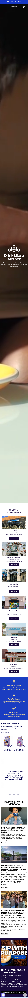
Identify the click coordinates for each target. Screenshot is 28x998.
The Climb (7, 749)
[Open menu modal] (3, 6)
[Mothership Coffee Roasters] (14, 6)
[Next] (25, 2)
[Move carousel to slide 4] (13, 794)
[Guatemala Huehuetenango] (19, 741)
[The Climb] (7, 741)
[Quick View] (11, 745)
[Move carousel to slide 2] (10, 794)
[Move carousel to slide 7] (17, 794)
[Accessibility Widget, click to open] (3, 995)
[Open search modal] (20, 6)
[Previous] (2, 2)
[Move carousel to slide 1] (9, 794)
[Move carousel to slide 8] (18, 794)
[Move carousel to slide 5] (14, 794)
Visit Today (14, 564)
